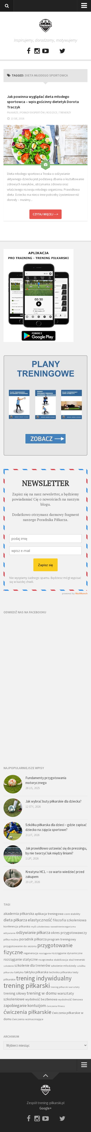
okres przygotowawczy (69, 932)
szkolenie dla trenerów (32, 965)
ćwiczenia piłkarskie (27, 1012)
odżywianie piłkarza (33, 932)
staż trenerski (77, 959)
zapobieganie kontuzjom (25, 1005)
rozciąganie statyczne (21, 959)
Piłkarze (12, 112)
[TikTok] (54, 51)
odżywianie (9, 933)
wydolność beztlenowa (41, 999)
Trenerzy (65, 112)
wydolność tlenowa (70, 999)
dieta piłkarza (15, 920)
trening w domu (42, 993)
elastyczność (40, 920)
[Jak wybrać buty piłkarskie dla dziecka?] (13, 807)
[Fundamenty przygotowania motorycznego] (13, 784)
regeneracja (31, 953)
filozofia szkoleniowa (69, 920)
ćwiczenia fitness (56, 1006)
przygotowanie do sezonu (20, 946)
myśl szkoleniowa (40, 926)
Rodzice (51, 112)
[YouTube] (45, 51)
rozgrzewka (45, 959)
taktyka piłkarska (36, 972)
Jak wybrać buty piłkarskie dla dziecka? (53, 801)
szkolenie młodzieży (63, 965)
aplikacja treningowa (49, 914)
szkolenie (9, 965)
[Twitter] (62, 51)
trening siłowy (15, 993)
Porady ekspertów (32, 112)
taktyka (19, 972)
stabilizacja (61, 959)
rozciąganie (45, 953)
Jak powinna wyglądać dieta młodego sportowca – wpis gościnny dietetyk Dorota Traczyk (43, 101)
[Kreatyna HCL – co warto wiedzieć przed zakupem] (13, 878)
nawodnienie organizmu (63, 926)
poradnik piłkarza (33, 939)
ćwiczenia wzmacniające (27, 1019)
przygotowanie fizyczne (38, 949)
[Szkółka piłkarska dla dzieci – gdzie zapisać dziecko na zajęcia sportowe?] (13, 831)
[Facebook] (28, 51)
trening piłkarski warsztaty (65, 987)
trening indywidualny (44, 978)
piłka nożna (11, 939)
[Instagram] (37, 51)
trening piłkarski (27, 985)
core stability (72, 914)
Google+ (45, 1108)
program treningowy (61, 939)
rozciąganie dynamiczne (67, 953)
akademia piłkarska (19, 913)
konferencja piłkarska (17, 926)
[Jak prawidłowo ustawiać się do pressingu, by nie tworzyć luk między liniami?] (13, 854)
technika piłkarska (60, 972)
